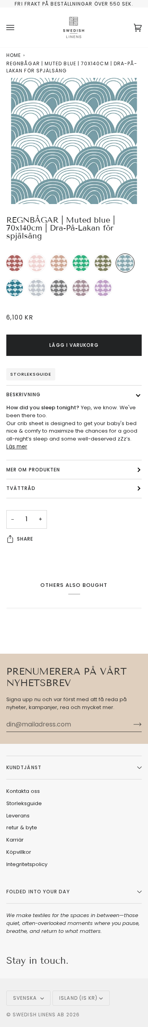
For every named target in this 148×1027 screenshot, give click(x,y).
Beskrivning (23, 394)
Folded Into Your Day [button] (38, 891)
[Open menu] (18, 27)
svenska (26, 998)
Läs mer (16, 446)
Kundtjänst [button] (23, 767)
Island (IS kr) (78, 998)
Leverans (18, 815)
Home (13, 55)
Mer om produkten (33, 469)
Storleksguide (30, 374)
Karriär (15, 840)
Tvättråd (21, 488)
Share (25, 538)
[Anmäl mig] (131, 724)
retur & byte (21, 827)
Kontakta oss (23, 791)
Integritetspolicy (26, 864)
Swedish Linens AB (38, 1014)
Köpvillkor (18, 852)
